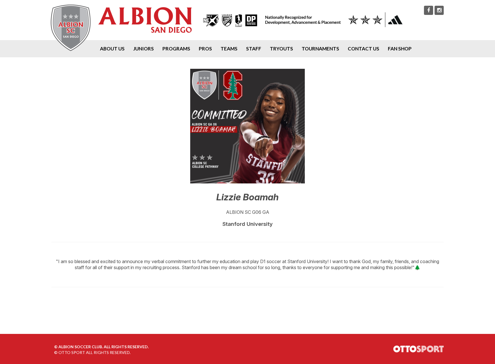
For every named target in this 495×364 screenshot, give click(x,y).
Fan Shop (400, 49)
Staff (253, 49)
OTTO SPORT (71, 352)
